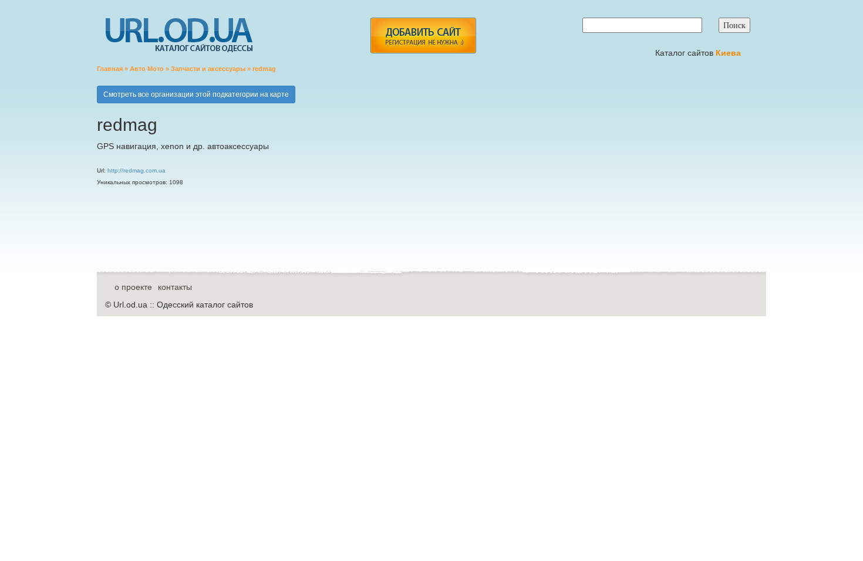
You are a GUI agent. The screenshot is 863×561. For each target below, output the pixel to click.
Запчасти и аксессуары (208, 68)
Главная (110, 68)
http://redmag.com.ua (136, 170)
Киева (729, 53)
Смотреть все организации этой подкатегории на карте (196, 94)
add (423, 35)
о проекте (133, 287)
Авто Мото (147, 68)
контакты (175, 287)
